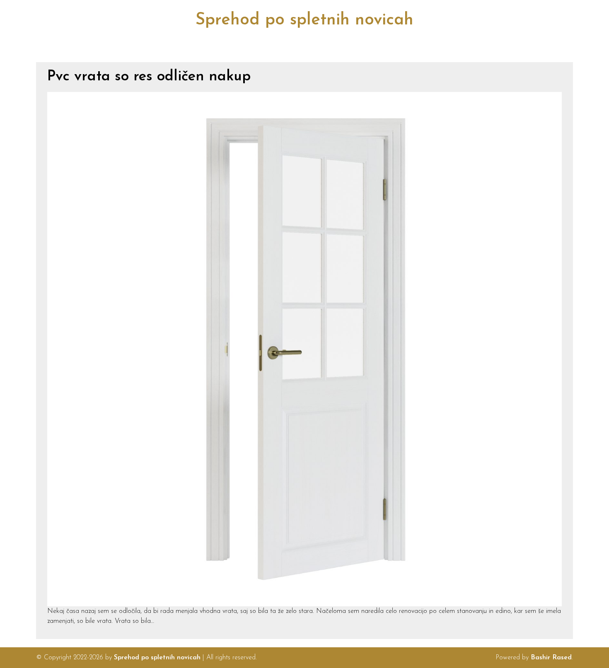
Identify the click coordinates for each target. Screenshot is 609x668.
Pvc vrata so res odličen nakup (149, 77)
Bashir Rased (551, 657)
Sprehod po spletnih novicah (304, 20)
